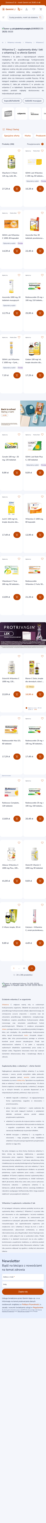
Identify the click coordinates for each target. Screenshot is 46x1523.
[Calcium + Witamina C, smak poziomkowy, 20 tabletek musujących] (34, 931)
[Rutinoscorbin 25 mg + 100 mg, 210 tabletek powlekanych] (34, 301)
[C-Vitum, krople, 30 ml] (11, 931)
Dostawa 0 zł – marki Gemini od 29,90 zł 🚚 (23, 2)
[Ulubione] (19, 150)
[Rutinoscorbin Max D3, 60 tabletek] (11, 745)
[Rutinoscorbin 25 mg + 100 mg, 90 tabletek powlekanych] (34, 745)
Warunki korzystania (23, 1311)
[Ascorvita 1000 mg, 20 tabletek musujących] (11, 301)
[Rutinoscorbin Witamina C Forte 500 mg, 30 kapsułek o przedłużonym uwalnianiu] (34, 585)
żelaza (4, 1029)
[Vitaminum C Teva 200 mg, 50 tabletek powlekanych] (11, 585)
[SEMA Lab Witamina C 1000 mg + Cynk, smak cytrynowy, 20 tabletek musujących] (11, 363)
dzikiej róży (21, 1080)
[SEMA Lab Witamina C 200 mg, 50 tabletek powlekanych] (34, 177)
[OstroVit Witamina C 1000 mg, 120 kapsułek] (11, 682)
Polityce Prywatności (30, 1304)
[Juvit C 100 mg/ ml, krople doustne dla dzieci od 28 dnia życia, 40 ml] (11, 523)
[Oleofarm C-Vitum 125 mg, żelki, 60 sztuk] (11, 177)
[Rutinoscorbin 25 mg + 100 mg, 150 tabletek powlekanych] (34, 807)
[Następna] (31, 968)
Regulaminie (38, 1307)
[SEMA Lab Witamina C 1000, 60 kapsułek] (11, 239)
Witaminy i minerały (14, 42)
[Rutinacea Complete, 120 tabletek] (11, 807)
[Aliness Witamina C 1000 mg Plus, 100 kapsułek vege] (11, 869)
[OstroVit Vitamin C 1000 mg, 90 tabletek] (34, 869)
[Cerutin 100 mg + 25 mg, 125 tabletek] (11, 461)
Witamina (5, 1005)
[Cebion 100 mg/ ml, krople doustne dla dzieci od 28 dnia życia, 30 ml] (34, 363)
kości (26, 1035)
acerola (26, 1077)
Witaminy (28, 42)
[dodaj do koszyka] (17, 189)
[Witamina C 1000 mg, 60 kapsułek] (34, 523)
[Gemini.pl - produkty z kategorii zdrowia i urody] (12, 9)
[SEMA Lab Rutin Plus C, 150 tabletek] (34, 461)
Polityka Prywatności (8, 1311)
